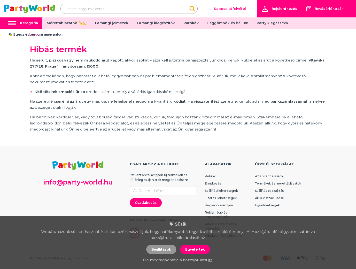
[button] (279, 9)
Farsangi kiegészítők (156, 23)
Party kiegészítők (272, 23)
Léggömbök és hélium (227, 23)
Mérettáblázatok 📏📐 (66, 23)
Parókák (191, 23)
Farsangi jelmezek (111, 23)
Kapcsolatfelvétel (230, 9)
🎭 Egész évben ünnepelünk (34, 34)
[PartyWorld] (29, 9)
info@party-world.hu (78, 182)
